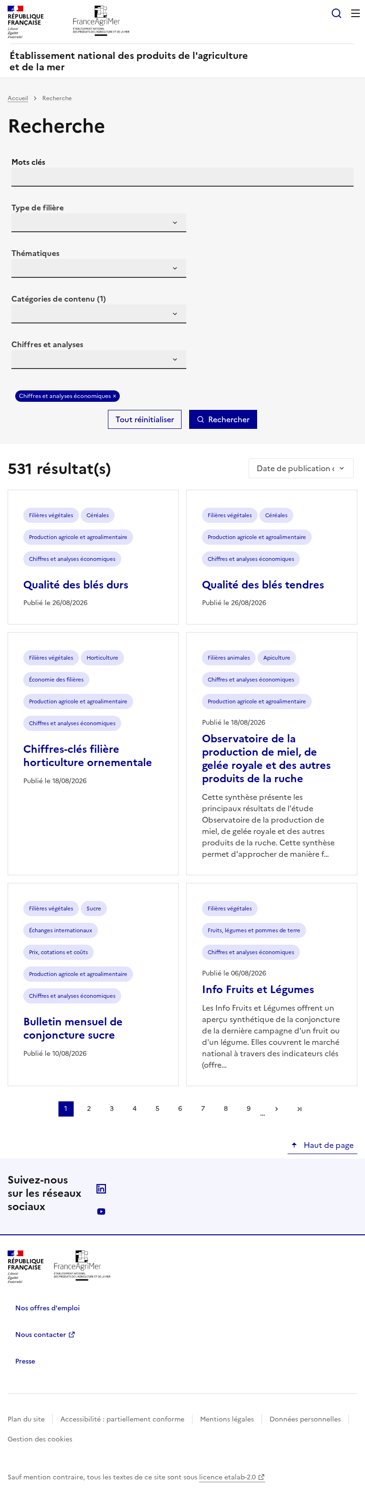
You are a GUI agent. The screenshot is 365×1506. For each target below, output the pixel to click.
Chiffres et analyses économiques (65, 396)
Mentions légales (227, 1419)
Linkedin (101, 1188)
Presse (25, 1361)
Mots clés (28, 162)
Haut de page (328, 1145)
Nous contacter (40, 1335)
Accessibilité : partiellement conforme (122, 1419)
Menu (355, 13)
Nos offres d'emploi (47, 1308)
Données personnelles (305, 1419)
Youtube (101, 1211)
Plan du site (26, 1419)
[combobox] (98, 222)
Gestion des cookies (40, 1439)
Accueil (18, 98)
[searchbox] (24, 224)
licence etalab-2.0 (227, 1477)
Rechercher (229, 419)
